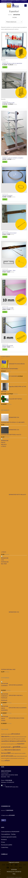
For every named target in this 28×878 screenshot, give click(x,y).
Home (10, 14)
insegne (2, 749)
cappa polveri (18, 738)
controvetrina (21, 741)
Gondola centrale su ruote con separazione (12, 63)
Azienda (14, 869)
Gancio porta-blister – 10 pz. (8, 270)
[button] (2, 5)
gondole (16, 746)
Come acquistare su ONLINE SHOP (10, 831)
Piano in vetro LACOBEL (8, 308)
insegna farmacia (24, 747)
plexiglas (15, 756)
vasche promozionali (13, 758)
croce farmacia (3, 743)
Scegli (4, 67)
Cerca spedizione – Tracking (8, 834)
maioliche (23, 753)
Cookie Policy (4, 847)
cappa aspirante (4, 738)
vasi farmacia (20, 758)
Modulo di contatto (14, 871)
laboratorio (8, 750)
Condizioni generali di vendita (8, 837)
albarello (9, 734)
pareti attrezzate (7, 756)
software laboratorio (20, 756)
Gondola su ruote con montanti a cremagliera (12, 157)
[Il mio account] (22, 5)
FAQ (14, 873)
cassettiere (23, 738)
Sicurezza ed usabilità (6, 844)
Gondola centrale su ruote (8, 102)
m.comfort (12, 753)
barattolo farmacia (18, 736)
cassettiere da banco (8, 741)
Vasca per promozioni (7, 195)
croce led (8, 743)
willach (7, 760)
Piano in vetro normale (7, 345)
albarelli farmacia (4, 734)
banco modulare (12, 736)
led (9, 752)
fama (12, 747)
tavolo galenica (7, 758)
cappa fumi (9, 738)
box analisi (24, 736)
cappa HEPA (13, 738)
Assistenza (4, 839)
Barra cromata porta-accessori (9, 233)
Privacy (3, 842)
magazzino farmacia (18, 753)
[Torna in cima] (24, 875)
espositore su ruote (13, 743)
